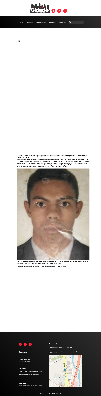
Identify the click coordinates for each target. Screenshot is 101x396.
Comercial (63, 22)
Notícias (29, 22)
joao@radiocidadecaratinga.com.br (29, 374)
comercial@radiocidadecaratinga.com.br (30, 371)
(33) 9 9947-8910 (25, 361)
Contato (52, 22)
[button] (65, 370)
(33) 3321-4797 (23, 377)
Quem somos (41, 22)
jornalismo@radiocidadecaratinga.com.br (30, 385)
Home (21, 22)
